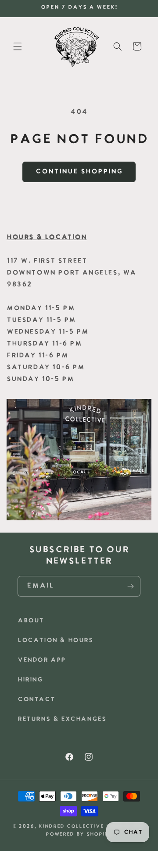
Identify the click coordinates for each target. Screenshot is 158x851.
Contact (36, 699)
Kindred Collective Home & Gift (92, 827)
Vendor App (42, 660)
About (31, 621)
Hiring (30, 680)
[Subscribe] (130, 586)
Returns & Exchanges (62, 719)
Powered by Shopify (79, 834)
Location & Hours (55, 640)
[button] (17, 46)
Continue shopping (79, 172)
